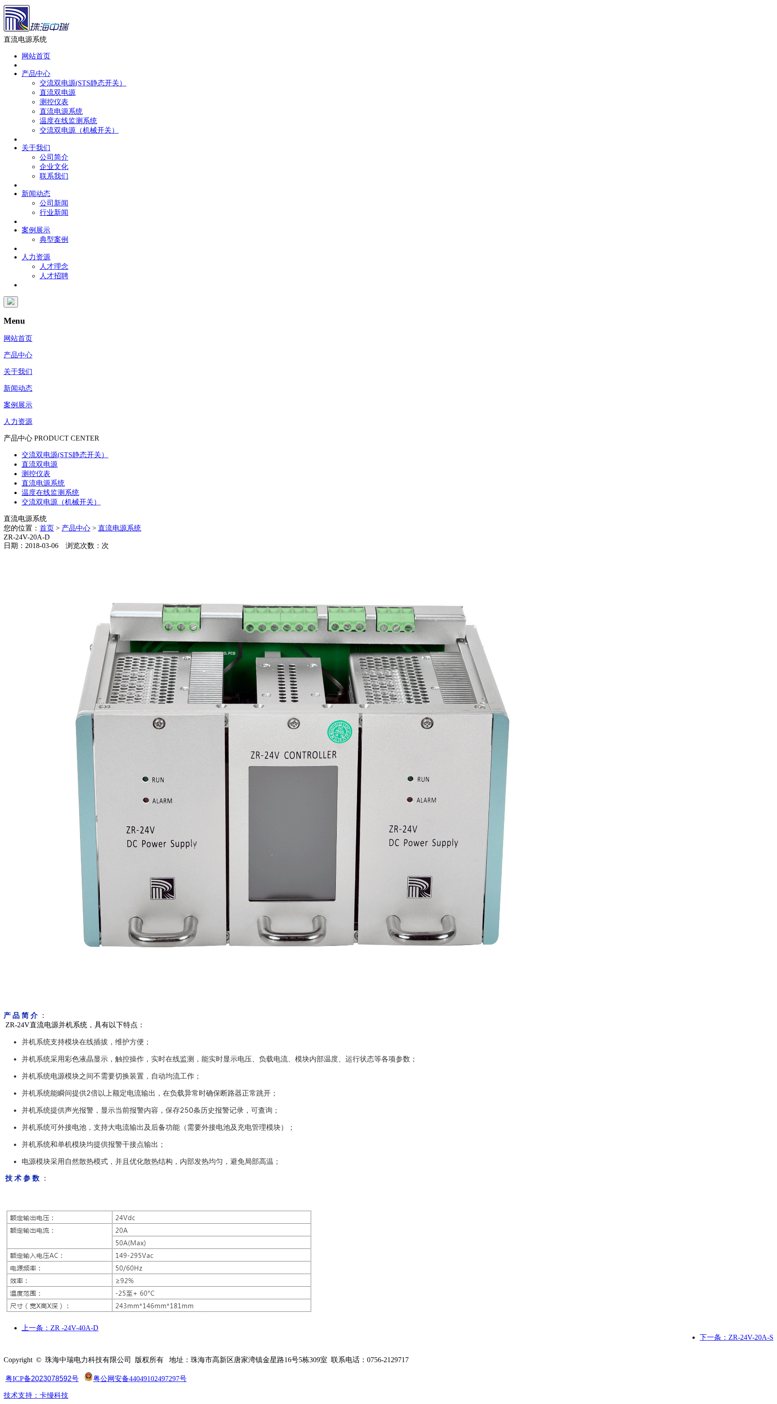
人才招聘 (54, 276)
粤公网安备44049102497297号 (140, 1378)
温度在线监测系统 (68, 121)
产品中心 (36, 73)
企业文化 (54, 166)
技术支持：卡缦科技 (36, 1395)
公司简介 (54, 157)
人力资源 (36, 257)
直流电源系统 (61, 111)
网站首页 (36, 56)
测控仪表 (54, 102)
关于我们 (36, 148)
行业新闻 (54, 212)
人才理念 (54, 266)
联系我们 (54, 176)
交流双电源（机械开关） (79, 130)
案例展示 (36, 230)
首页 (47, 528)
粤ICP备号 (42, 1378)
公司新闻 (54, 203)
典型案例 (54, 239)
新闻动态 (36, 193)
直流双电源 (58, 92)
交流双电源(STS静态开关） (83, 83)
